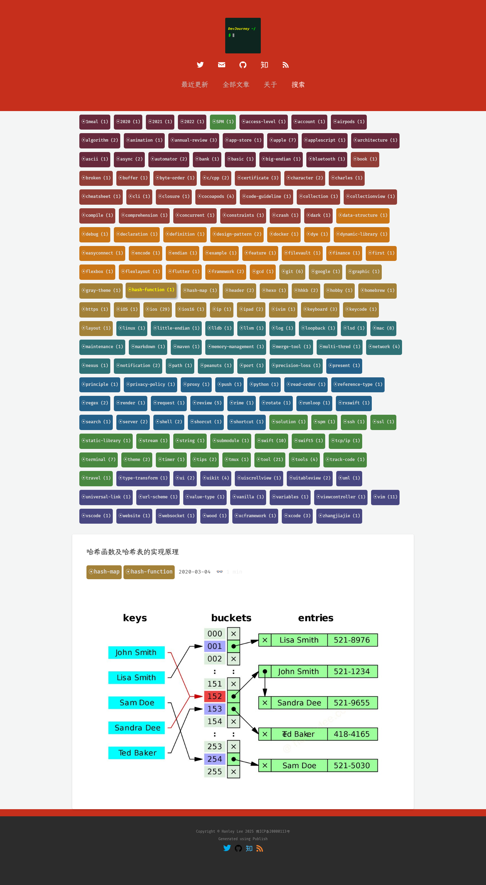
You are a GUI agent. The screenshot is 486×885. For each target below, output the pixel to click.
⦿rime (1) (241, 403)
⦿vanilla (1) (248, 497)
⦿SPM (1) (223, 122)
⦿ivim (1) (283, 309)
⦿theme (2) (136, 459)
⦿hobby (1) (339, 290)
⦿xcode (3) (297, 516)
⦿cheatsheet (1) (101, 196)
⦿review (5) (207, 403)
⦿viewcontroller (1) (340, 497)
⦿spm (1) (324, 422)
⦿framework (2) (225, 271)
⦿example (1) (221, 253)
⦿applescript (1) (324, 140)
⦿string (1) (190, 441)
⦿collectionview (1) (370, 196)
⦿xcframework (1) (255, 516)
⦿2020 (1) (128, 122)
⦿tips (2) (204, 459)
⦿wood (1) (214, 516)
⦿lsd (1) (354, 328)
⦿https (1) (94, 309)
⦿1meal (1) (94, 122)
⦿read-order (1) (306, 384)
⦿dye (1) (317, 234)
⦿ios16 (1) (191, 309)
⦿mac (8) (383, 328)
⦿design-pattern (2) (237, 234)
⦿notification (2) (138, 365)
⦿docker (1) (284, 234)
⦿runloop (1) (314, 403)
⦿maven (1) (186, 347)
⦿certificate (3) (258, 178)
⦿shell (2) (168, 422)
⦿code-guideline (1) (266, 196)
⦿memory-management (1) (235, 347)
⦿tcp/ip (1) (345, 441)
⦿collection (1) (318, 196)
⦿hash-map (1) (200, 290)
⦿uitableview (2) (310, 478)
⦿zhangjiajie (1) (339, 516)
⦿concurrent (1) (195, 215)
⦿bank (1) (207, 159)
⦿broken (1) (96, 178)
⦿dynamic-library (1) (361, 234)
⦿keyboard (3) (320, 309)
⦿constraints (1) (243, 215)
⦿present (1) (344, 365)
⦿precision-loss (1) (296, 365)
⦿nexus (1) (94, 365)
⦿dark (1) (318, 215)
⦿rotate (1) (276, 403)
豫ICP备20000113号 (273, 831)
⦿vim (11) (385, 497)
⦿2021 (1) (160, 122)
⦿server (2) (133, 422)
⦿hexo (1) (274, 290)
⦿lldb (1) (219, 328)
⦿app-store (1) (243, 140)
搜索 (298, 84)
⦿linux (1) (131, 328)
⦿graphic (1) (364, 271)
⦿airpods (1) (349, 122)
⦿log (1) (282, 328)
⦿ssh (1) (354, 422)
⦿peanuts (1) (216, 365)
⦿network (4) (384, 347)
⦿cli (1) (139, 196)
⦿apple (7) (282, 140)
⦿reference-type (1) (357, 384)
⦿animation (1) (144, 140)
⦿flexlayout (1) (140, 271)
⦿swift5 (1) (308, 441)
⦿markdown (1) (148, 347)
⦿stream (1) (153, 441)
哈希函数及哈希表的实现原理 (132, 552)
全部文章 (235, 84)
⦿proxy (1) (196, 384)
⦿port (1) (251, 365)
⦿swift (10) (271, 441)
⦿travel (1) (96, 478)
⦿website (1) (134, 516)
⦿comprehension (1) (144, 215)
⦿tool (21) (270, 459)
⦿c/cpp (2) (215, 178)
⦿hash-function (149, 572)
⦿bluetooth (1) (326, 159)
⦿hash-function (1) (151, 290)
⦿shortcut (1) (246, 422)
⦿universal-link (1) (106, 497)
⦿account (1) (309, 122)
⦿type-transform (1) (143, 478)
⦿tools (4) (304, 459)
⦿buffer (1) (133, 178)
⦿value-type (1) (204, 497)
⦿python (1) (264, 384)
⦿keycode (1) (361, 309)
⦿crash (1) (285, 215)
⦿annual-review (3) (193, 140)
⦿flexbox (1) (97, 271)
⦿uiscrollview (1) (259, 478)
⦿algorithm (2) (99, 140)
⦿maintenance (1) (102, 347)
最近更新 (194, 84)
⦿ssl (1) (383, 422)
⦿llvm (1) (251, 328)
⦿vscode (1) (96, 516)
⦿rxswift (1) (354, 403)
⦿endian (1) (182, 253)
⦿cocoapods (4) (215, 196)
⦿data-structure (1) (362, 215)
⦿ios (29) (158, 309)
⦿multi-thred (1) (339, 347)
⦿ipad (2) (251, 309)
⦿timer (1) (171, 459)
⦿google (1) (325, 271)
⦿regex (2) (94, 403)
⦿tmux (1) (236, 459)
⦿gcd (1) (263, 271)
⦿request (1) (169, 403)
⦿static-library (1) (106, 441)
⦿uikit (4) (215, 478)
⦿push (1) (229, 384)
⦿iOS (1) (127, 309)
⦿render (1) (130, 403)
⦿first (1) (381, 253)
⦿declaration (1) (137, 234)
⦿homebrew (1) (377, 290)
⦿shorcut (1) (206, 422)
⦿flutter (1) (184, 271)
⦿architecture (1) (375, 140)
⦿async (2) (129, 159)
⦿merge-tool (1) (291, 347)
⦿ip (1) (221, 309)
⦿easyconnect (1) (102, 253)
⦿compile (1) (97, 215)
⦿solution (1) (288, 422)
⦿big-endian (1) (281, 159)
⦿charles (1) (347, 178)
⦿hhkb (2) (306, 290)
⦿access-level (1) (264, 122)
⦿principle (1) (99, 384)
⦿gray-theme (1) (101, 290)
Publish (260, 839)
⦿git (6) (292, 271)
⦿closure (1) (174, 196)
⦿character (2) (304, 178)
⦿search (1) (96, 422)
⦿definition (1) (185, 234)
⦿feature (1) (260, 253)
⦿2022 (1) (192, 122)
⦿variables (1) (290, 497)
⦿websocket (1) (176, 516)
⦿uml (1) (349, 478)
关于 (270, 84)
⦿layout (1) (96, 328)
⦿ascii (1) (94, 159)
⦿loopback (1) (318, 328)
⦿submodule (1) (230, 441)
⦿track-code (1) (345, 459)
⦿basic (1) (240, 159)
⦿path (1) (180, 365)
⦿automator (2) (168, 159)
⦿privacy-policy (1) (150, 384)
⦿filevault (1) (302, 253)
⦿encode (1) (145, 253)
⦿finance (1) (344, 253)
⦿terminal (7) (98, 459)
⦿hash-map (104, 572)
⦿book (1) (365, 159)
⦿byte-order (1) (175, 178)
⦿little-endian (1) (176, 328)
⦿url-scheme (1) (158, 497)
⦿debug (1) (94, 234)
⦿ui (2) (185, 478)
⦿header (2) (239, 290)
